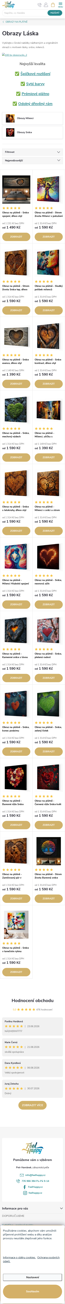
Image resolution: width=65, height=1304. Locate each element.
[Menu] (60, 4)
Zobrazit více (32, 1105)
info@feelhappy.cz (35, 1175)
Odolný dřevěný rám (35, 103)
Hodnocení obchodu (33, 1001)
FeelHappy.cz (35, 1187)
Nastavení (32, 1277)
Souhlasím (32, 1291)
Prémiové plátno (35, 93)
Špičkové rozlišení (35, 73)
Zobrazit (16, 236)
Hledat (54, 12)
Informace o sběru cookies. (19, 1257)
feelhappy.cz (35, 1193)
